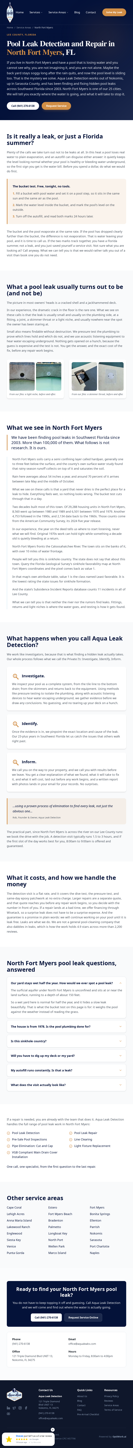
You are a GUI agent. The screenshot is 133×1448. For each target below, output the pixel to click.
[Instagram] (20, 1408)
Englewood (14, 1233)
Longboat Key (57, 1233)
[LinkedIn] (8, 1408)
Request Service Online (83, 1317)
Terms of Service (113, 1409)
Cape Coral (14, 1207)
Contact (91, 12)
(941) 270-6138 (21, 1344)
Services (35, 12)
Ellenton (95, 1220)
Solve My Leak (114, 12)
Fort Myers (97, 1207)
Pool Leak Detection (26, 1133)
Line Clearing (83, 1139)
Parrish (95, 1227)
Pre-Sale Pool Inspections (29, 1139)
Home (20, 12)
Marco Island (57, 1253)
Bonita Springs (100, 1214)
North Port (55, 1240)
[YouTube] (8, 1413)
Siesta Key (14, 1240)
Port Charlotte (99, 1246)
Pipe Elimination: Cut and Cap (32, 1146)
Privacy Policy (111, 1396)
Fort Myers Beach (60, 1214)
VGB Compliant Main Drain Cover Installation (34, 1154)
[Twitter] (14, 1408)
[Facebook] (26, 1408)
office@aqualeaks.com (82, 1344)
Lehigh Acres (15, 1214)
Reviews (108, 1400)
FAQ (79, 1409)
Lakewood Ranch (18, 1227)
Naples (94, 1253)
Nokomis (96, 1233)
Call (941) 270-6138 (23, 106)
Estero (52, 1207)
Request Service (56, 106)
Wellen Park (56, 1246)
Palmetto (54, 1227)
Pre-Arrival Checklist (88, 1414)
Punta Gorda (15, 1253)
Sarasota (96, 1240)
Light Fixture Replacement (92, 1146)
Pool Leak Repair (85, 1133)
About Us (82, 1396)
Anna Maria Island (19, 1220)
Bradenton (55, 1220)
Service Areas (57, 12)
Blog (77, 12)
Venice (11, 1246)
